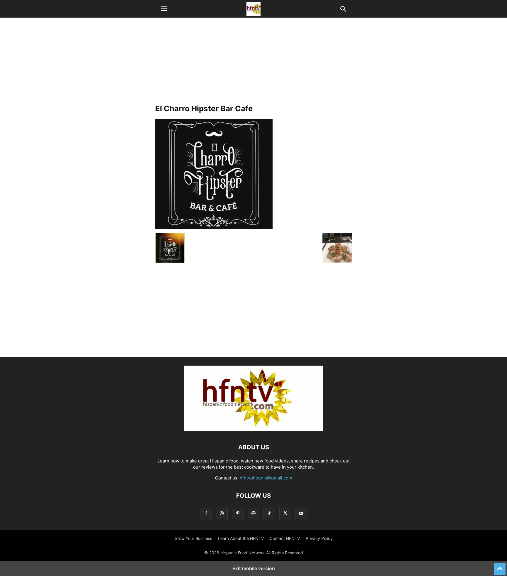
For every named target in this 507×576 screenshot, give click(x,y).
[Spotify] (253, 513)
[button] (164, 9)
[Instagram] (222, 513)
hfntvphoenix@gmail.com (266, 478)
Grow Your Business (193, 538)
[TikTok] (269, 513)
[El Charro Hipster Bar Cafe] (214, 227)
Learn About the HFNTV (241, 538)
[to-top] (500, 566)
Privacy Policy (319, 538)
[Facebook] (206, 513)
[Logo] (253, 429)
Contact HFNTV (285, 538)
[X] (285, 513)
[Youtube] (301, 513)
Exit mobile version (253, 568)
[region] (253, 63)
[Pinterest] (238, 513)
